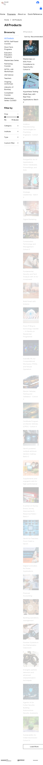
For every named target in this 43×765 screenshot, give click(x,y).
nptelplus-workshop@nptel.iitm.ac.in (4, 759)
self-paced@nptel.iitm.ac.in (8, 760)
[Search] (5, 4)
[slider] (5, 117)
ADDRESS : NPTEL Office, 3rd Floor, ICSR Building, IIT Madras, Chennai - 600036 (21, 760)
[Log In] (38, 3)
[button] (41, 8)
